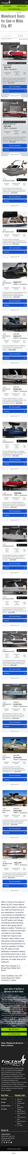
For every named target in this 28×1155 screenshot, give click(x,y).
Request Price (23, 179)
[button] (26, 2)
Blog (18, 1105)
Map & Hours (21, 1111)
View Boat (6, 91)
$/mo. (10, 69)
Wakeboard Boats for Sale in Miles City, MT (10, 11)
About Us (20, 1099)
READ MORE (11, 83)
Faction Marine (5, 1134)
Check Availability (15, 86)
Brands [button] (3, 1102)
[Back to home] (6, 2)
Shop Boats (7, 6)
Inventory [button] (4, 1099)
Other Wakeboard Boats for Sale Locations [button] (12, 1044)
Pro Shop (20, 1125)
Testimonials (20, 1103)
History (19, 1101)
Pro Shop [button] (4, 1109)
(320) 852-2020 (6, 1140)
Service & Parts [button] (5, 1106)
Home (3, 11)
